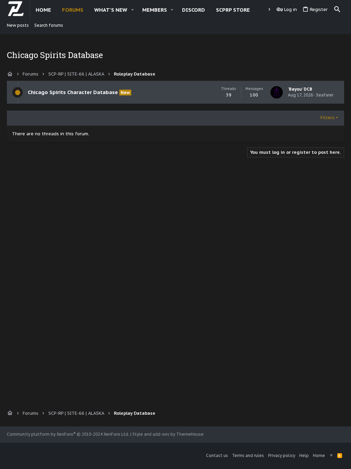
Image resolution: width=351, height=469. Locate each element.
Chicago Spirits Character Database (73, 92)
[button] (132, 10)
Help (304, 455)
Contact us (217, 455)
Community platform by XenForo (68, 434)
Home (319, 455)
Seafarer (325, 95)
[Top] (331, 456)
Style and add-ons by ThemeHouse (168, 434)
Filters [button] (327, 118)
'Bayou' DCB (300, 89)
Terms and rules (248, 455)
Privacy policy (281, 455)
